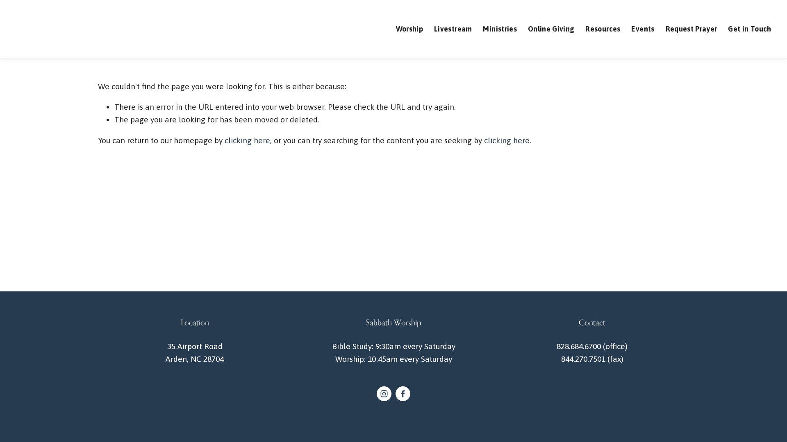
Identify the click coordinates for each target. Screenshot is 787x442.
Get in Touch (749, 29)
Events (642, 29)
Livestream (453, 29)
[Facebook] (403, 393)
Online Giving (551, 29)
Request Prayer (691, 29)
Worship (409, 29)
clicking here (247, 140)
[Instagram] (384, 393)
